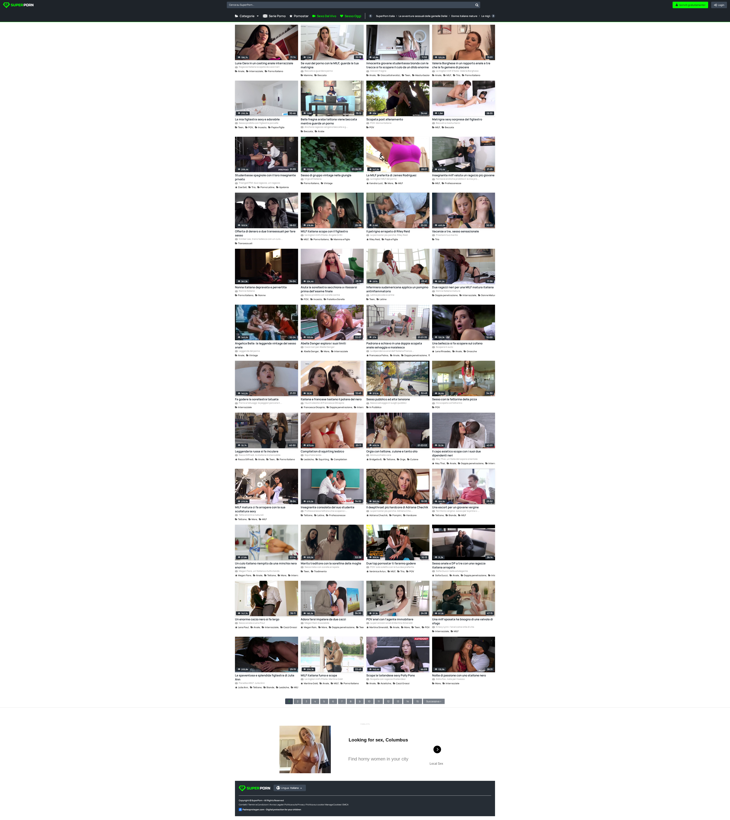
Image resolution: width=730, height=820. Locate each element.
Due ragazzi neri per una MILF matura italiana (463, 287)
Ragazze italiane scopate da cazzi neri (258, 67)
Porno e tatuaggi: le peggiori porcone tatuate (260, 403)
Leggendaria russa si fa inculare (256, 451)
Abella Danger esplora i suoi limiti (323, 343)
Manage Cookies (333, 804)
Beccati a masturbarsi (448, 123)
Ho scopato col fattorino (449, 403)
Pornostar (301, 16)
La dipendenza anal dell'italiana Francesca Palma (392, 351)
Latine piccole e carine (382, 295)
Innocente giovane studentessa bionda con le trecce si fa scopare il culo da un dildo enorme (397, 65)
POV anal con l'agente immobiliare (389, 619)
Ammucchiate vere (380, 455)
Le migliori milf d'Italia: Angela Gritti (323, 235)
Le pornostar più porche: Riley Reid (389, 235)
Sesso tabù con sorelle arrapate (321, 567)
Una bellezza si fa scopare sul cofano (457, 343)
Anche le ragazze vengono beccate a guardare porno (326, 127)
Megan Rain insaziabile (316, 623)
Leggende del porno (249, 351)
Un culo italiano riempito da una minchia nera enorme (266, 565)
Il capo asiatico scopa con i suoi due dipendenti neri (456, 453)
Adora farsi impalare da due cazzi (323, 619)
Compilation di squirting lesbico (322, 451)
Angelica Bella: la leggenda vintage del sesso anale (265, 345)
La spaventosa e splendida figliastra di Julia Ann (264, 677)
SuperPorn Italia (385, 16)
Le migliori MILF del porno (383, 179)
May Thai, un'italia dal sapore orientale (457, 459)
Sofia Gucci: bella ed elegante (452, 571)
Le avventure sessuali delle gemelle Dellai (423, 16)
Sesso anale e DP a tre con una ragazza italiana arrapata (459, 565)
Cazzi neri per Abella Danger (319, 347)
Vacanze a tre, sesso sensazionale (455, 231)
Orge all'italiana (312, 179)
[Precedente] (370, 16)
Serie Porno (277, 16)
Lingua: (290, 788)
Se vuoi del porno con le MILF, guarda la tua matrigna (330, 65)
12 (388, 701)
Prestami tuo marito (447, 235)
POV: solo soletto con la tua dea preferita (392, 567)
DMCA (345, 804)
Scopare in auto (444, 347)
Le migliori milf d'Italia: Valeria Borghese (457, 71)
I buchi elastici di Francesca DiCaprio (324, 403)
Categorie (247, 16)
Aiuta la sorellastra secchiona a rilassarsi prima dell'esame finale (329, 289)
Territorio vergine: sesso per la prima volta (458, 511)
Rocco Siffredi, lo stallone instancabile (259, 455)
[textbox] (350, 5)
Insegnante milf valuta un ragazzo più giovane (463, 175)
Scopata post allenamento (384, 119)
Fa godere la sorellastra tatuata (257, 399)
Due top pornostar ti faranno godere (391, 563)
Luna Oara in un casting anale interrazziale (264, 63)
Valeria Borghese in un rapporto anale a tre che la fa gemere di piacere (461, 65)
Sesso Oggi (353, 16)
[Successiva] (493, 16)
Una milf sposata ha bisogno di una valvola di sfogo (462, 621)
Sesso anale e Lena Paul (251, 623)
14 (407, 701)
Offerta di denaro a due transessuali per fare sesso (265, 233)
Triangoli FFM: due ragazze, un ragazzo (259, 183)
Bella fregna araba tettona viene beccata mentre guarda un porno (329, 121)
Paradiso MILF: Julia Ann (251, 683)
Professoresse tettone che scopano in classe (326, 511)
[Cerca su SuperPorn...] (477, 5)
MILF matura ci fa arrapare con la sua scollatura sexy (260, 509)
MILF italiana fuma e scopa (319, 675)
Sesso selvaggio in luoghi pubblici (388, 403)
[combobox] (353, 5)
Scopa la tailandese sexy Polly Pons (390, 675)
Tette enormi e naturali (250, 515)
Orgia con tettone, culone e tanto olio (391, 451)
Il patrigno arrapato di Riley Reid (388, 231)
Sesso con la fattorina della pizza (454, 399)
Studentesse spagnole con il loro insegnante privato (265, 177)
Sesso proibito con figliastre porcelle (258, 123)
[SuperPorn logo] (18, 6)
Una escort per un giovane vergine (455, 507)
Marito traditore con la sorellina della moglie (331, 563)
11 (379, 701)
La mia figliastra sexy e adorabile (257, 119)
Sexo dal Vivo (326, 16)
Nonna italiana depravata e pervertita (261, 287)
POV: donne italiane (380, 123)
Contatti (243, 804)
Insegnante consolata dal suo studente (327, 507)
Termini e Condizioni (258, 804)
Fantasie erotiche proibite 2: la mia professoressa (458, 179)
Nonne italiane (246, 291)
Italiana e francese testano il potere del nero (331, 399)
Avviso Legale (276, 804)
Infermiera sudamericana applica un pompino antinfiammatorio (397, 289)
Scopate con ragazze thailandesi (387, 679)
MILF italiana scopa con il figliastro (324, 231)
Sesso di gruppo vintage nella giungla (326, 175)
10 (369, 701)
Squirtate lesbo (312, 455)
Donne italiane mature (464, 16)
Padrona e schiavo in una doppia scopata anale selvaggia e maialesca (394, 345)
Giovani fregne (378, 71)
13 (398, 701)
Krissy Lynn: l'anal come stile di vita (455, 627)
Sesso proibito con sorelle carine (322, 295)
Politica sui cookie (315, 804)
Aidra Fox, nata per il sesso (450, 679)
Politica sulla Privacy (295, 804)
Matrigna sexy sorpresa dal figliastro (457, 119)
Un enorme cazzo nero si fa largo (257, 619)
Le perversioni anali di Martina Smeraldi (391, 623)
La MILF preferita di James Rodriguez (391, 175)
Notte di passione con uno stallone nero (459, 675)
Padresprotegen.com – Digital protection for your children (272, 809)
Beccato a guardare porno (318, 71)
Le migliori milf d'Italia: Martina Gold (323, 679)
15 (417, 701)
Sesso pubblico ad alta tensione (388, 399)
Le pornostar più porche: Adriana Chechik (392, 511)
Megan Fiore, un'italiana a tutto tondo (258, 571)
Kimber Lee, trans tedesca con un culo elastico (260, 239)
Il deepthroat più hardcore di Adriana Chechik (397, 507)
